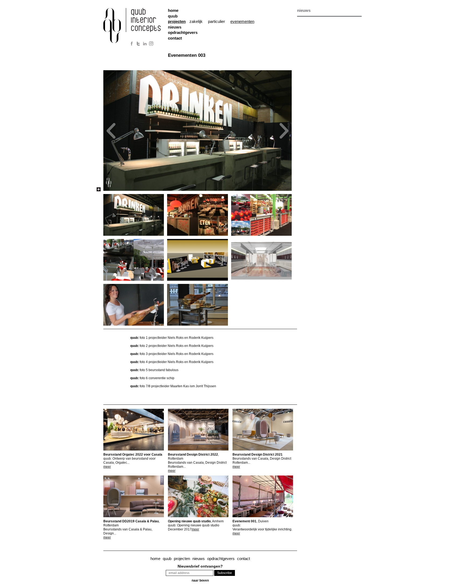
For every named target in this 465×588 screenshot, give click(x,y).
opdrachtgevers (183, 32)
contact (175, 38)
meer (107, 467)
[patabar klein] (199, 305)
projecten (182, 558)
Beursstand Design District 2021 (257, 454)
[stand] (199, 260)
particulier (216, 21)
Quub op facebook (131, 43)
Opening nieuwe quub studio (196, 521)
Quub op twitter (138, 43)
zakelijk (196, 21)
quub (173, 16)
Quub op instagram (151, 43)
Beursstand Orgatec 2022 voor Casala (132, 454)
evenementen (242, 21)
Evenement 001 (250, 521)
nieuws (174, 27)
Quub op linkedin (145, 43)
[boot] (263, 260)
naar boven (200, 580)
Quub (135, 27)
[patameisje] (135, 305)
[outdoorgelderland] (135, 260)
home (173, 10)
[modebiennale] (135, 215)
